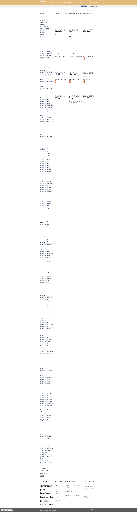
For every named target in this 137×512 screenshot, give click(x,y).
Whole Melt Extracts (44, 345)
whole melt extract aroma (45, 51)
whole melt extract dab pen (45, 101)
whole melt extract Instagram (45, 179)
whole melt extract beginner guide (46, 60)
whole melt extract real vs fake (46, 259)
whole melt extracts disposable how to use (46, 368)
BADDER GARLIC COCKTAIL (60, 30)
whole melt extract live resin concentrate (45, 192)
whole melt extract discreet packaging (45, 114)
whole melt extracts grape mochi (46, 395)
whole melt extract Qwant (45, 257)
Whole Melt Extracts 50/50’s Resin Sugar (46, 348)
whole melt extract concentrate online (46, 82)
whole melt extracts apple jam (45, 356)
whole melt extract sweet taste (46, 297)
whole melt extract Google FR (45, 163)
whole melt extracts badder (45, 358)
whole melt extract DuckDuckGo (46, 126)
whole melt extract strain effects (46, 285)
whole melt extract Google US (45, 167)
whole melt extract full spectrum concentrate (46, 156)
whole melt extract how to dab (46, 175)
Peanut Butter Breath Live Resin (88, 96)
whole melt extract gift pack (45, 159)
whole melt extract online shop (46, 217)
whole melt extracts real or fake (46, 426)
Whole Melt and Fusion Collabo (46, 42)
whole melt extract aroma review (46, 53)
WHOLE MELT (43, 40)
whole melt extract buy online (45, 66)
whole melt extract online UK (45, 219)
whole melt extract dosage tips (46, 124)
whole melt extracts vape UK (45, 444)
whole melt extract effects (45, 128)
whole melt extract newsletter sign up (46, 206)
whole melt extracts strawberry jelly (46, 434)
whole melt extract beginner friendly (45, 58)
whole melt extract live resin (45, 189)
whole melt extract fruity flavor (46, 151)
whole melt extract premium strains (45, 248)
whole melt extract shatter (45, 270)
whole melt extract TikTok (45, 309)
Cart (76, 2)
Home (41, 9)
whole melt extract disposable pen (46, 119)
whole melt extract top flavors (45, 311)
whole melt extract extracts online (46, 139)
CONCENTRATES (43, 22)
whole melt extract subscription (46, 289)
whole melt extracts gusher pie (46, 401)
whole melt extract (43, 47)
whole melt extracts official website (45, 420)
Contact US (81, 2)
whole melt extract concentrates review (46, 96)
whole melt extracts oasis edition (46, 417)
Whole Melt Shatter (44, 454)
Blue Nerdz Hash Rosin (73, 73)
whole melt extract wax (44, 337)
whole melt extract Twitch (45, 316)
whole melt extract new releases (46, 203)
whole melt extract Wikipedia (45, 339)
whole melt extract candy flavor (46, 72)
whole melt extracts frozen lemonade (45, 384)
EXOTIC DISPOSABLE (44, 28)
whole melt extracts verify (45, 446)
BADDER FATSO (58, 52)
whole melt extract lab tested (45, 181)
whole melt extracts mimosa (45, 415)
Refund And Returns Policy (68, 2)
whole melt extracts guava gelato (46, 397)
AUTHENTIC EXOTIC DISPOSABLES (44, 17)
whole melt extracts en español (46, 377)
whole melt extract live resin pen (46, 197)
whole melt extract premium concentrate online (45, 245)
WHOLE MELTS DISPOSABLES (46, 458)
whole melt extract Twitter (45, 318)
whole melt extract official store (46, 212)
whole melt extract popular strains (46, 230)
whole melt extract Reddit (45, 261)
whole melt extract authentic (45, 55)
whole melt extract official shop (46, 210)
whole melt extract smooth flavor (46, 274)
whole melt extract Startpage (45, 278)
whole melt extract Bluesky (45, 64)
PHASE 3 (42, 34)
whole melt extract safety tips (45, 265)
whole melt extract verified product (45, 335)
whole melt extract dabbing (45, 103)
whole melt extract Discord (45, 111)
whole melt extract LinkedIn (45, 187)
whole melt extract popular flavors (46, 228)
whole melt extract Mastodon (45, 201)
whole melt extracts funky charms (46, 386)
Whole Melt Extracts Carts (45, 362)
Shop (61, 2)
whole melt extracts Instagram (46, 407)
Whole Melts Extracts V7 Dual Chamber (46, 463)
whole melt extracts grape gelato (46, 393)
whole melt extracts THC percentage (45, 439)
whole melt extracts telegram (45, 436)
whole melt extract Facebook (45, 141)
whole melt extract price (44, 251)
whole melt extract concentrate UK (46, 91)
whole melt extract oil (44, 214)
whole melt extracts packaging (46, 424)
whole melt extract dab (44, 99)
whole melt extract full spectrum (46, 153)
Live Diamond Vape (43, 30)
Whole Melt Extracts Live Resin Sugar (46, 410)
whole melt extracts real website (46, 428)
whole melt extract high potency (46, 169)
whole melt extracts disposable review (46, 374)
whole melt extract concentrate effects (46, 79)
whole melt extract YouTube (45, 343)
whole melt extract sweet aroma (46, 292)
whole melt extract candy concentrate (45, 70)
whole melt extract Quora (45, 255)
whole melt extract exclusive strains (45, 134)
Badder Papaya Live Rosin (59, 73)
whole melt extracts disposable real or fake (46, 371)
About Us (57, 2)
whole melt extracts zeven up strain (46, 448)
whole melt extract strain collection (45, 283)
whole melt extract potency (45, 232)
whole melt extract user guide (45, 322)
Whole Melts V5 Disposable (45, 466)
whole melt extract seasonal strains (46, 267)
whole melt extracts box (44, 360)
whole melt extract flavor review (46, 144)
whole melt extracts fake (44, 379)
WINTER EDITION (44, 470)
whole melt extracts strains (45, 431)
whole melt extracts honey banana (46, 403)
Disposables (42, 24)
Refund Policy (58, 495)
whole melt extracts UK (44, 442)
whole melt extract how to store (46, 177)
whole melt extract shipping (45, 272)
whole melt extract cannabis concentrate (45, 75)
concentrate (42, 20)
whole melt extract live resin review (46, 199)
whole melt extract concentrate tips (46, 89)
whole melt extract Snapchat (45, 276)
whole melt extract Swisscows (45, 299)
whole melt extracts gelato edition (46, 389)
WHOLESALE (42, 468)
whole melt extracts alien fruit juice (46, 351)
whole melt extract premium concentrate (45, 242)
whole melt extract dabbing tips (46, 107)
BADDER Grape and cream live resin (75, 52)
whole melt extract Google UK (46, 165)
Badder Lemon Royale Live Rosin (88, 52)
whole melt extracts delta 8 (45, 364)
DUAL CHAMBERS (44, 26)
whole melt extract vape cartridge (46, 324)
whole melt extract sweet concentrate (45, 295)
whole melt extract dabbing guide (46, 105)
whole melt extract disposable (45, 117)
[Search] (51, 3)
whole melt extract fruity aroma (46, 146)
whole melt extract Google (45, 161)
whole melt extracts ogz (44, 422)
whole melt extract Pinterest (45, 226)
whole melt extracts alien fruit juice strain (46, 354)
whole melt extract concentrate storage (46, 85)
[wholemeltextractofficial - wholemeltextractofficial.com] (44, 2)
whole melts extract (44, 460)
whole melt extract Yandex (45, 341)
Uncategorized (43, 38)
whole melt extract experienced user (46, 137)
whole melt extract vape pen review (45, 329)
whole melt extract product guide (46, 253)
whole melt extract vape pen (45, 326)
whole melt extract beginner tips (46, 62)
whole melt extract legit (44, 185)
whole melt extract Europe (45, 131)
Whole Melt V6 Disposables (45, 456)
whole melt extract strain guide (46, 287)
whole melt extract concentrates (46, 93)
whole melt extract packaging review (45, 222)
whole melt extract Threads (45, 307)
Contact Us (58, 489)
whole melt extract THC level (45, 305)
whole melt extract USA (44, 320)
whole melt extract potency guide (46, 234)
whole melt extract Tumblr (45, 314)
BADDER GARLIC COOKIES (74, 30)
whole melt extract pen (44, 224)
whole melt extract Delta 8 (45, 109)
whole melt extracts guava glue (46, 399)
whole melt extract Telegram (45, 301)
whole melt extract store (44, 280)
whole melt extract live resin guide (46, 194)
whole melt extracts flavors (45, 381)
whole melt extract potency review (46, 236)
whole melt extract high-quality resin (46, 172)
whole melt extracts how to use (46, 405)
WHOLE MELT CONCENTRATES (46, 44)
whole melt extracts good (45, 391)
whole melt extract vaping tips (45, 331)
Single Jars (42, 36)
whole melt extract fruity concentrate (44, 149)
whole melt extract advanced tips (46, 49)
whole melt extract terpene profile (46, 303)
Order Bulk (42, 32)
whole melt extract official (45, 208)
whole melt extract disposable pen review (46, 122)
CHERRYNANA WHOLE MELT (88, 73)
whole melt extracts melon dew (46, 413)
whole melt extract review (45, 263)
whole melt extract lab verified (46, 183)
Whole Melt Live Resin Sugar (45, 450)
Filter (42, 476)
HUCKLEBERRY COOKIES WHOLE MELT (75, 97)
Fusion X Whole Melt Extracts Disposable (60, 97)
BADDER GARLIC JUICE (87, 30)
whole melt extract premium (45, 239)
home (53, 2)
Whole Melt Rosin (43, 452)
